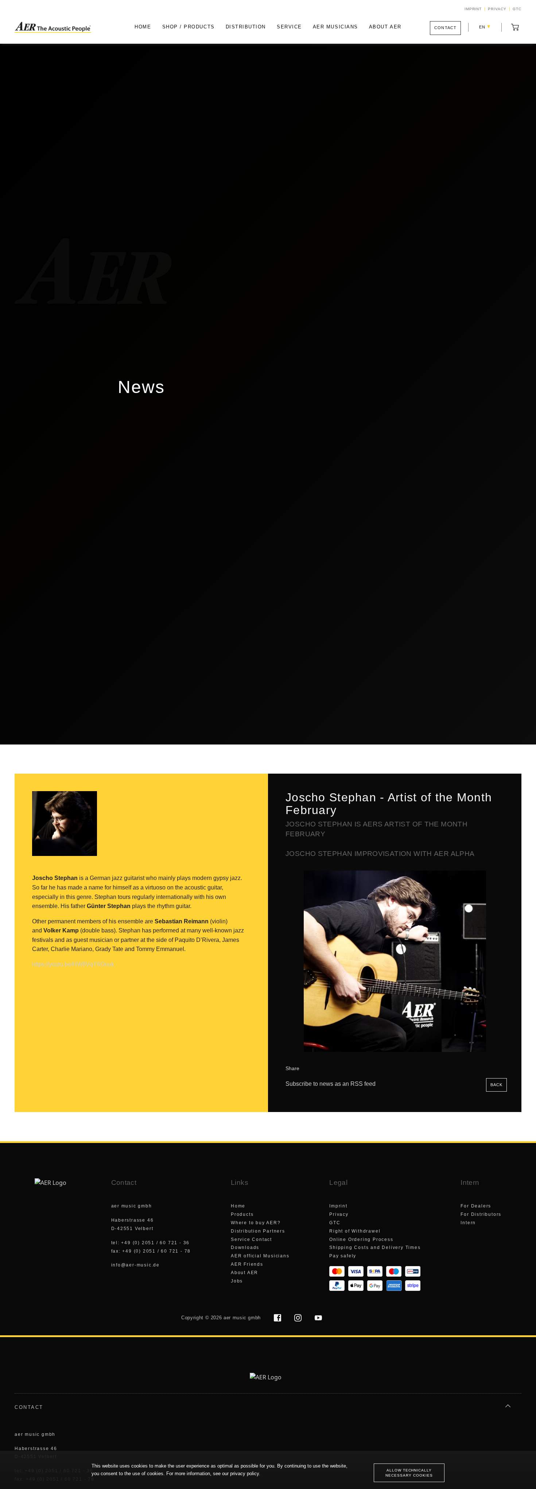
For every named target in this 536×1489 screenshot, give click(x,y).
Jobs (237, 1281)
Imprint (473, 9)
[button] (515, 27)
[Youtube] (318, 1319)
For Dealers (476, 1206)
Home (143, 27)
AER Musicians (335, 27)
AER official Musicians (260, 1255)
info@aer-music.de (135, 1265)
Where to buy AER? (256, 1222)
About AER (385, 27)
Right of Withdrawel (354, 1231)
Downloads (245, 1247)
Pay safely (342, 1255)
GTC (517, 9)
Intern (468, 1222)
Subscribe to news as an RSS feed (331, 1084)
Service (289, 27)
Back (496, 1085)
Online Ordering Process (361, 1239)
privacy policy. (245, 1473)
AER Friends (247, 1264)
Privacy (497, 9)
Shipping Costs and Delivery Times (374, 1247)
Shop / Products (188, 27)
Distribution (246, 27)
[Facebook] (278, 1319)
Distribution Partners (258, 1231)
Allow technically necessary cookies (408, 1472)
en (485, 26)
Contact (445, 27)
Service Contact (251, 1239)
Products (242, 1214)
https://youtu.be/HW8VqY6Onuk (73, 964)
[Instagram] (298, 1319)
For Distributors (481, 1214)
